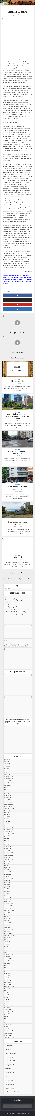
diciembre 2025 (8, 776)
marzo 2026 (7, 770)
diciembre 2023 (8, 827)
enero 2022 (7, 876)
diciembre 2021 (8, 878)
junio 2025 (7, 789)
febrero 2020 (7, 925)
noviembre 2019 (8, 931)
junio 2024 (7, 815)
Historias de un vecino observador (17, 452)
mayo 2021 (7, 893)
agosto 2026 (7, 759)
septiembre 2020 (9, 910)
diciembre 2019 (8, 929)
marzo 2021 (7, 897)
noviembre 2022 (8, 855)
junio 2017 (7, 993)
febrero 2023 (7, 849)
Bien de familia (17, 381)
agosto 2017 (7, 988)
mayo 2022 (7, 868)
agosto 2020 (7, 912)
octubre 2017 (8, 984)
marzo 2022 (7, 872)
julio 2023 (6, 838)
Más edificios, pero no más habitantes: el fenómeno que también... (17, 416)
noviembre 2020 (8, 906)
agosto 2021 (7, 887)
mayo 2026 (7, 766)
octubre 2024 (8, 806)
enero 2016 (7, 1029)
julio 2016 (6, 1016)
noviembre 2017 (8, 982)
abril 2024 (6, 819)
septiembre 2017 (9, 986)
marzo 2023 (7, 846)
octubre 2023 (8, 832)
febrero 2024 (7, 823)
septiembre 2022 (9, 859)
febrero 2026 (7, 772)
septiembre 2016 (9, 1012)
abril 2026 (6, 768)
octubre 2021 (8, 882)
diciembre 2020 (8, 904)
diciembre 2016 (8, 1005)
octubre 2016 (8, 1010)
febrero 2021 (7, 899)
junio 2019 (7, 942)
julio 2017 (6, 991)
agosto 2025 (7, 785)
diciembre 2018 (8, 954)
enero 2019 (7, 952)
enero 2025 (7, 800)
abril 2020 (6, 921)
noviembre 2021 (8, 880)
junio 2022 (7, 865)
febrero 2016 (7, 1027)
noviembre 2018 (8, 957)
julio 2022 (6, 863)
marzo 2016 (7, 1024)
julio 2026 (6, 762)
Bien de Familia (17, 557)
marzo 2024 (7, 821)
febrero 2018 (7, 976)
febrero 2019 (7, 950)
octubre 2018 (8, 959)
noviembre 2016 (8, 1007)
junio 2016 (7, 1018)
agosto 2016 (7, 1014)
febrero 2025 (7, 798)
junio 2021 (7, 891)
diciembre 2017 (8, 980)
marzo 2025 (7, 795)
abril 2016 (6, 1022)
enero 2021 (7, 901)
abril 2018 (6, 971)
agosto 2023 (7, 836)
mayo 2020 (7, 918)
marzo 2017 (7, 999)
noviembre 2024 (8, 804)
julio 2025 (6, 787)
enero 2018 (7, 978)
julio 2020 (6, 914)
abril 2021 (6, 895)
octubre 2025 (8, 781)
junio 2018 (7, 967)
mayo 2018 (7, 969)
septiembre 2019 (9, 935)
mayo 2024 (7, 817)
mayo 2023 (7, 842)
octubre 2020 (8, 908)
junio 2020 (7, 916)
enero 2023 (7, 851)
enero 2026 (7, 774)
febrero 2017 (7, 1001)
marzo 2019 (7, 948)
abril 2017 (6, 997)
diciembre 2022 (8, 853)
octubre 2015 (8, 1035)
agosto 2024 (7, 810)
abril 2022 (6, 870)
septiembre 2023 (9, 834)
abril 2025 (6, 793)
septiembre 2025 (9, 783)
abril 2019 (6, 946)
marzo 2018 (7, 974)
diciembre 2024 (8, 802)
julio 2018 (6, 965)
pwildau (18, 15)
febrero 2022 (7, 874)
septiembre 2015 (9, 1037)
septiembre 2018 (9, 961)
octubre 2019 (8, 933)
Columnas (17, 9)
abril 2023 (6, 844)
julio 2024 (6, 812)
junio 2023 (7, 840)
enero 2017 (7, 1003)
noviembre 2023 (8, 829)
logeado (12, 579)
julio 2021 (6, 889)
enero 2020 (7, 927)
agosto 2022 (7, 861)
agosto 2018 (7, 963)
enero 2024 (7, 825)
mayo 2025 (7, 791)
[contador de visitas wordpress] (16, 645)
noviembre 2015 (8, 1033)
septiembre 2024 (9, 808)
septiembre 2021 (9, 885)
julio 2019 (6, 940)
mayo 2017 (7, 995)
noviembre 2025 (8, 779)
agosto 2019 (7, 937)
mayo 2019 (7, 944)
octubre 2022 (8, 857)
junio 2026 (7, 764)
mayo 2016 (7, 1020)
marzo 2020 (7, 923)
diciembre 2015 (8, 1031)
